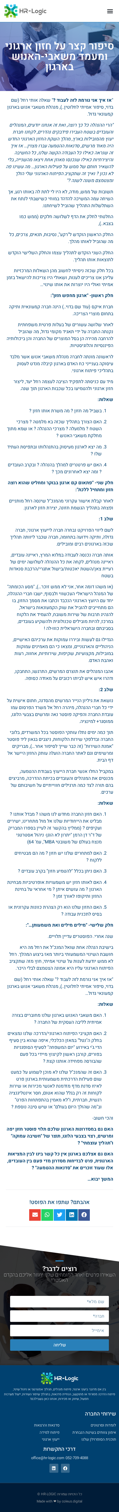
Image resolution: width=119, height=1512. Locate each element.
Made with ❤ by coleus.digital (59, 1501)
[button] (110, 11)
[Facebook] (65, 1468)
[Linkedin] (53, 1468)
